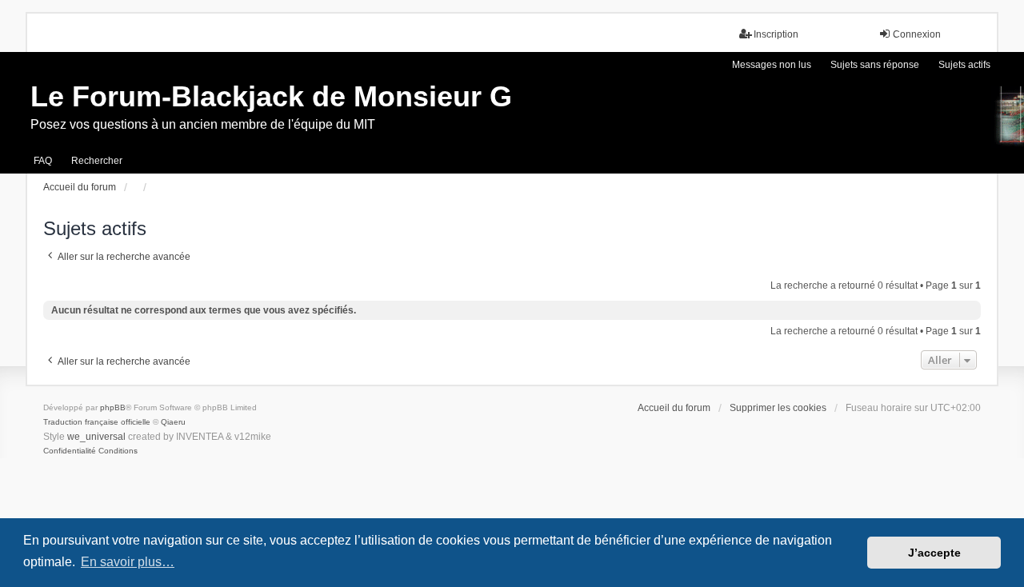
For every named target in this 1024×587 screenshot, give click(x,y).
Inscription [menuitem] (776, 34)
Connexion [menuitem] (917, 34)
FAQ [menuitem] (43, 160)
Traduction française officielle (96, 421)
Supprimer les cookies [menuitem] (778, 407)
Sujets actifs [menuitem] (964, 64)
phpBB (113, 407)
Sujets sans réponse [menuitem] (874, 64)
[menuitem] (69, 451)
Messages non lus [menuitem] (771, 64)
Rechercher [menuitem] (96, 160)
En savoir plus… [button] (127, 562)
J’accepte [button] (934, 552)
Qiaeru (173, 421)
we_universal (96, 436)
